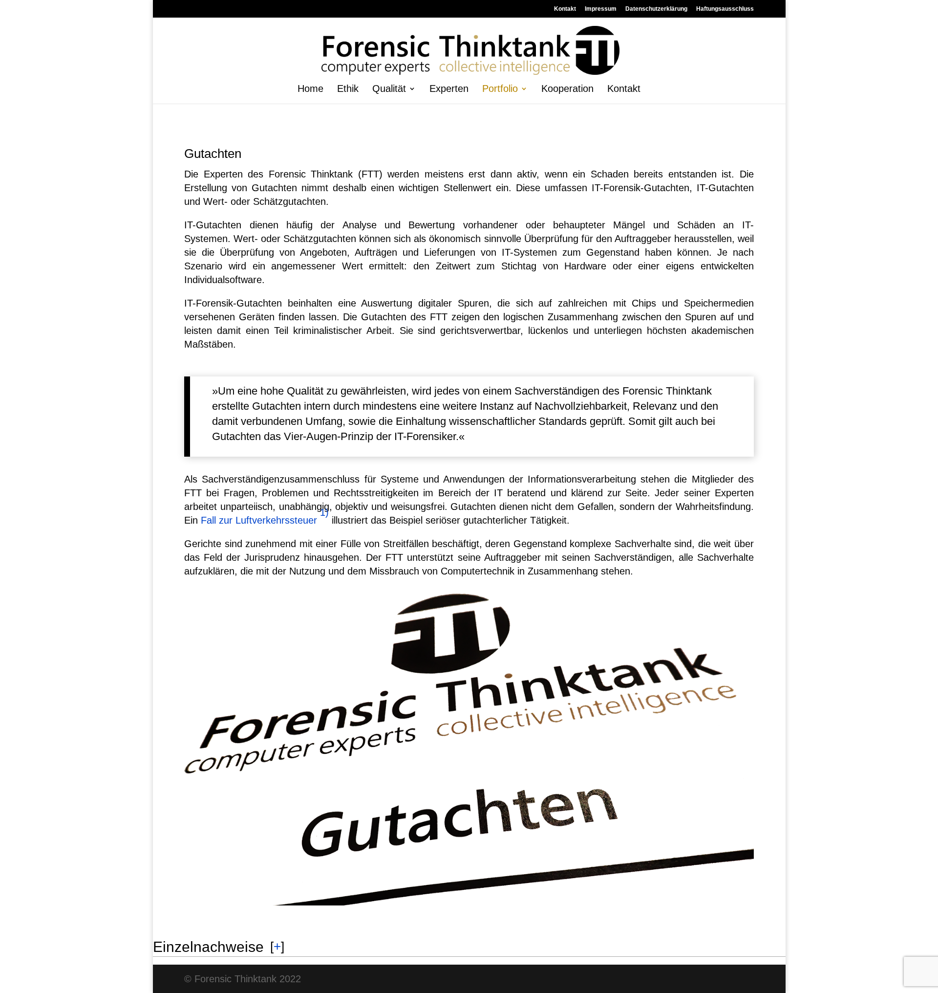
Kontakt (565, 8)
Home (310, 89)
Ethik (348, 89)
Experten (449, 89)
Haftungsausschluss (725, 8)
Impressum (601, 8)
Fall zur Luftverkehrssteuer (259, 520)
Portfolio (500, 89)
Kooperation (567, 89)
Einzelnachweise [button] (208, 947)
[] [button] (277, 946)
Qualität (389, 89)
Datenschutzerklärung (656, 8)
